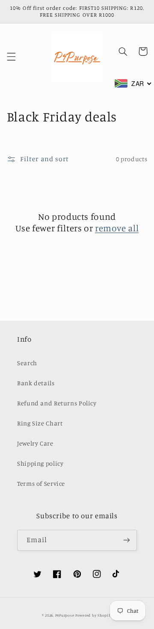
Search (27, 362)
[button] (11, 57)
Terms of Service (41, 483)
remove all (117, 227)
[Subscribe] (126, 540)
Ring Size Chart (39, 423)
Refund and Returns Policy (57, 403)
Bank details (36, 383)
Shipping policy (40, 463)
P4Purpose (64, 615)
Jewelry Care (35, 443)
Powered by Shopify (93, 615)
